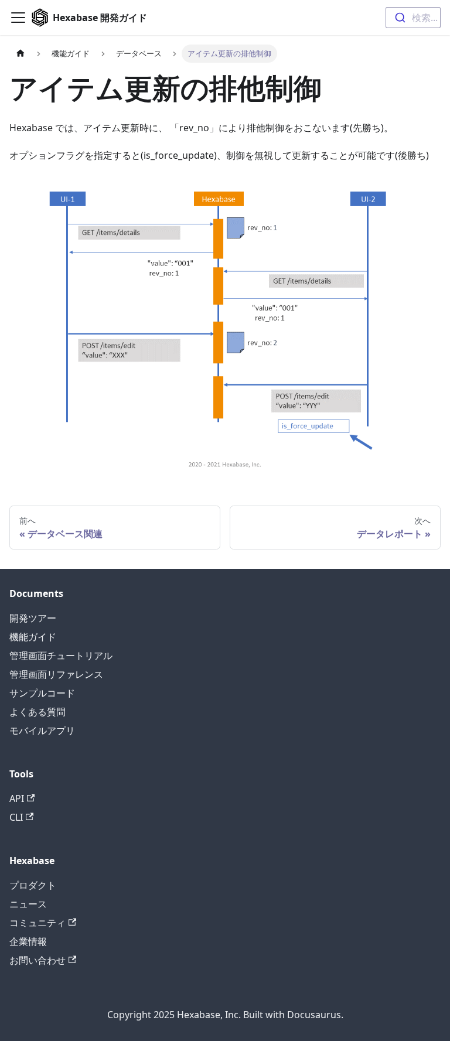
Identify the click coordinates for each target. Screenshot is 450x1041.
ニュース (28, 903)
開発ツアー (32, 618)
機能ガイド (32, 636)
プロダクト (32, 885)
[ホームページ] (20, 54)
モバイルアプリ (42, 730)
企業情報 (28, 941)
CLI (16, 817)
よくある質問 (37, 711)
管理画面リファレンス (56, 674)
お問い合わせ (37, 960)
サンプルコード (42, 693)
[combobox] (413, 17)
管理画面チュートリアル (60, 655)
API (16, 798)
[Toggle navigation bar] (18, 17)
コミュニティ (37, 922)
